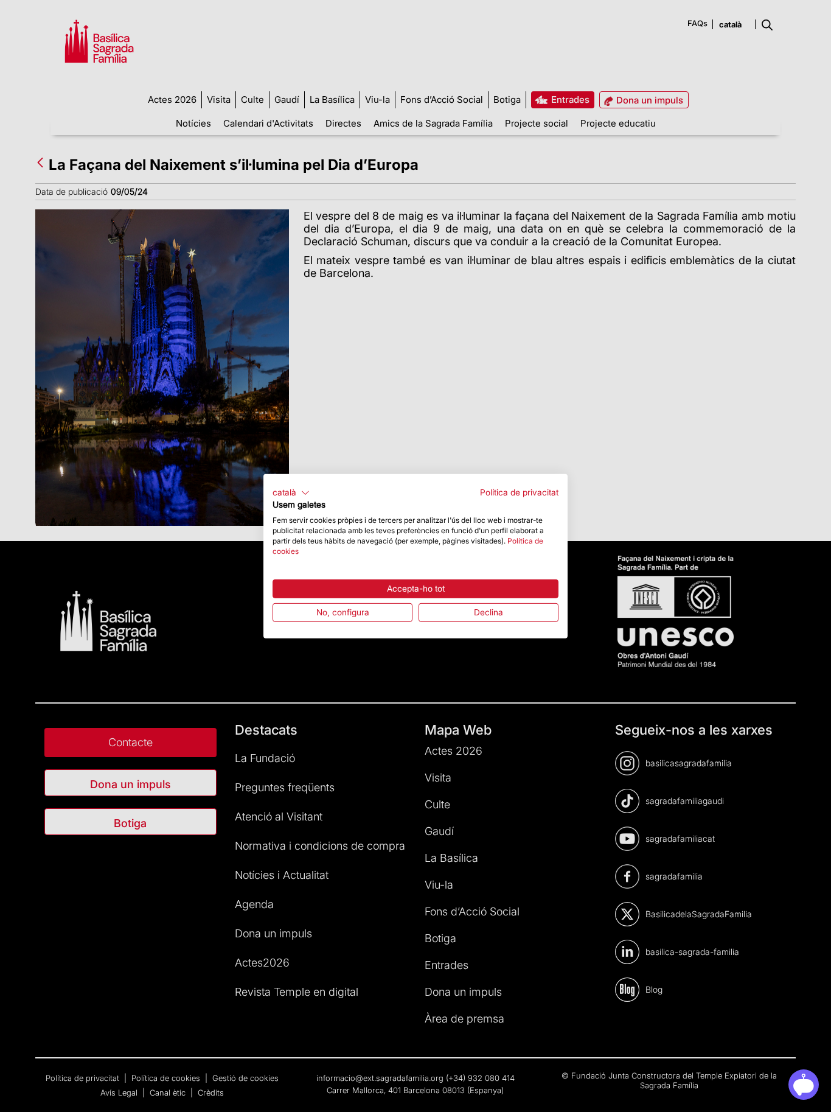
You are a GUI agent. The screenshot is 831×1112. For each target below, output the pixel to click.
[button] (291, 492)
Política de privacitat (519, 492)
